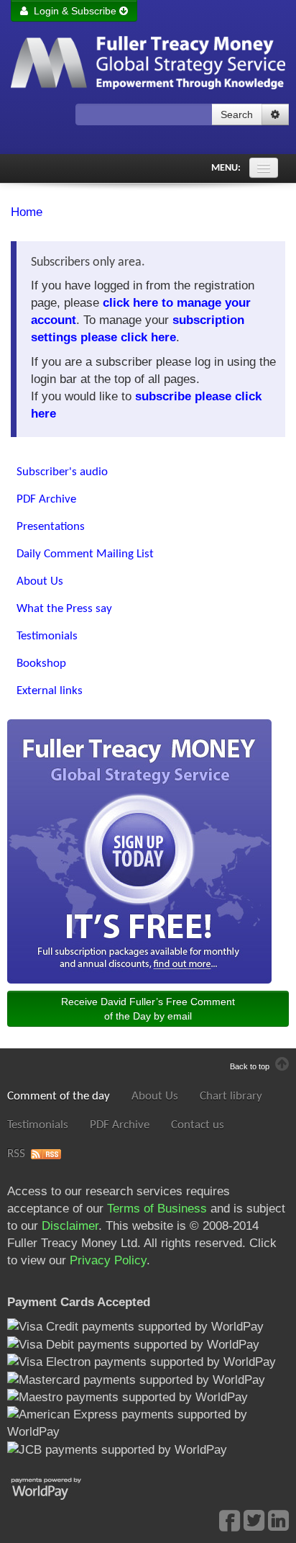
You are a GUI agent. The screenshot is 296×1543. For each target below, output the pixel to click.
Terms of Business (157, 1208)
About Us (154, 1096)
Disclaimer (70, 1226)
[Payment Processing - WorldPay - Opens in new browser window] (57, 1487)
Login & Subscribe (73, 11)
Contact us (197, 1125)
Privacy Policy (108, 1260)
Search (237, 114)
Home (26, 212)
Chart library (231, 1096)
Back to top (251, 1066)
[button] (275, 114)
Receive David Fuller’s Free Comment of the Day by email (148, 1009)
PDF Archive (119, 1125)
